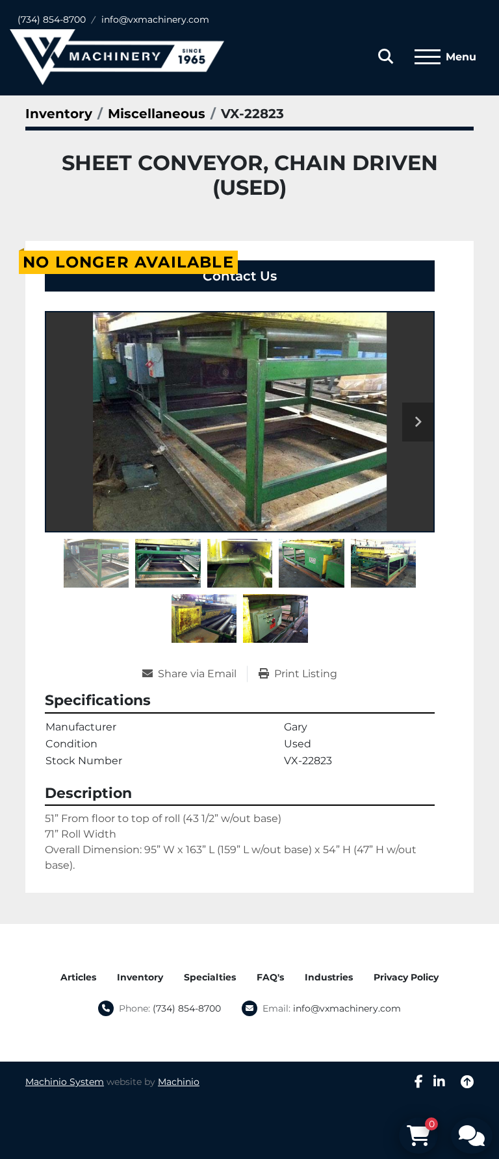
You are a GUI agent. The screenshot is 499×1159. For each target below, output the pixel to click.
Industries (329, 977)
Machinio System (64, 1082)
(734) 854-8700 (52, 19)
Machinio (178, 1082)
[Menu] (428, 57)
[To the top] (467, 1081)
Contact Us (240, 276)
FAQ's (270, 977)
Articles (78, 977)
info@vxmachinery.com (155, 19)
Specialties (210, 977)
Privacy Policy (406, 977)
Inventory (140, 977)
